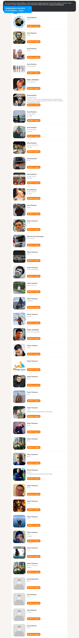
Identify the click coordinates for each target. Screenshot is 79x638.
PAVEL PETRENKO (33, 80)
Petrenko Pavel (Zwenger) (35, 236)
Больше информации (56, 5)
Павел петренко (32, 345)
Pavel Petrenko (32, 17)
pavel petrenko (32, 174)
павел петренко (32, 283)
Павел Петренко (32, 221)
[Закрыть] (29, 8)
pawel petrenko (32, 158)
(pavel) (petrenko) (32, 579)
